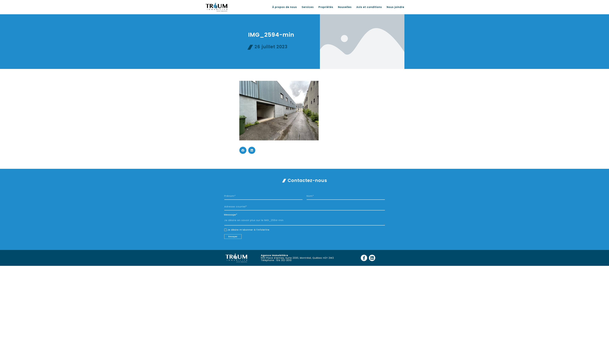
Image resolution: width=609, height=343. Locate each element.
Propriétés (325, 7)
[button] (242, 150)
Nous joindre (395, 7)
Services (308, 7)
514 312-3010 (284, 260)
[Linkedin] (372, 258)
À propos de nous (284, 7)
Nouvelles (345, 7)
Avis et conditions (369, 7)
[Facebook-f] (364, 258)
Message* (230, 214)
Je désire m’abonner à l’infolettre (248, 229)
